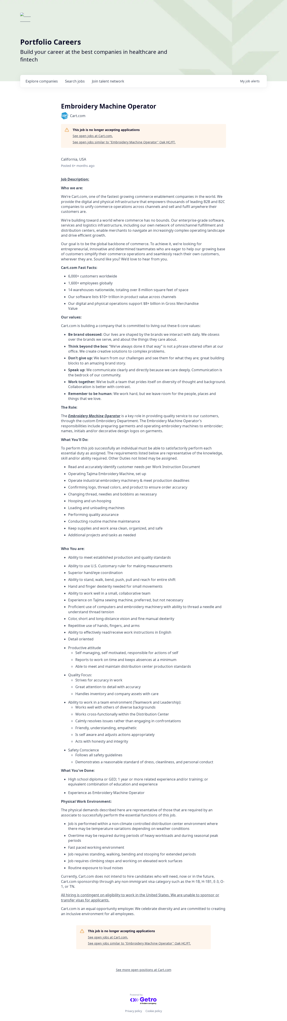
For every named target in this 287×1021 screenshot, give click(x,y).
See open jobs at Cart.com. (93, 136)
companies (42, 81)
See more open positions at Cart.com (143, 970)
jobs (75, 81)
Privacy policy (133, 1011)
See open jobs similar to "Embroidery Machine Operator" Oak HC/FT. (124, 142)
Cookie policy (154, 1011)
